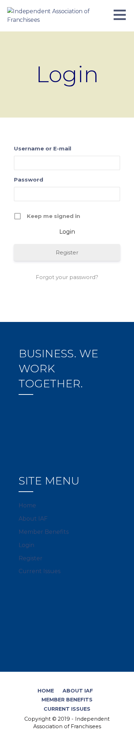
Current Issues (39, 571)
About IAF (33, 518)
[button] (124, 19)
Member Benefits (44, 531)
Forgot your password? (67, 277)
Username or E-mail (42, 148)
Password (28, 179)
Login (26, 545)
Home (27, 505)
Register (67, 252)
